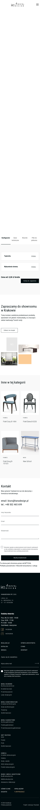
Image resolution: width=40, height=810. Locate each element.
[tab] (6, 239)
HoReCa (3, 753)
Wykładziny (19, 788)
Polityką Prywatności (15, 674)
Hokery (3, 758)
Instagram (9, 633)
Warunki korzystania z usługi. (27, 566)
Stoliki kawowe (6, 713)
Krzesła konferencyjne (8, 704)
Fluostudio (36, 805)
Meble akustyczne (7, 779)
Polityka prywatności (7, 566)
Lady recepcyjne (6, 695)
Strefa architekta (28, 643)
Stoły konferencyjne (7, 707)
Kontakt (24, 650)
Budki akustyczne (7, 776)
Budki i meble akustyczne (11, 774)
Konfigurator (6, 238)
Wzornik (24, 238)
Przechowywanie (6, 692)
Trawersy (4, 710)
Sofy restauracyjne (7, 764)
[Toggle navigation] (37, 4)
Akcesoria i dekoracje (8, 782)
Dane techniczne (15, 239)
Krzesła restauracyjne (8, 755)
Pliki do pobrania (34, 239)
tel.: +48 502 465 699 (11, 504)
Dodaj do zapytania (29, 281)
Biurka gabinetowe (7, 722)
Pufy (2, 743)
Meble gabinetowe (8, 720)
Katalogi (4, 646)
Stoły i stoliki (5, 761)
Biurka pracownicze (7, 686)
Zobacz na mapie (9, 330)
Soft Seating (6, 735)
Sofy (2, 737)
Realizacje (5, 643)
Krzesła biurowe (6, 689)
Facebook (8, 629)
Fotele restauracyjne (8, 767)
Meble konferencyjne (9, 702)
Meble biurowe (6, 684)
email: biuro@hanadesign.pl (15, 500)
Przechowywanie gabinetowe (11, 728)
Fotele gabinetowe (7, 725)
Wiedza (3, 650)
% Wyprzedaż (19, 791)
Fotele (3, 740)
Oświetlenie (5, 788)
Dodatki (4, 791)
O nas (23, 646)
